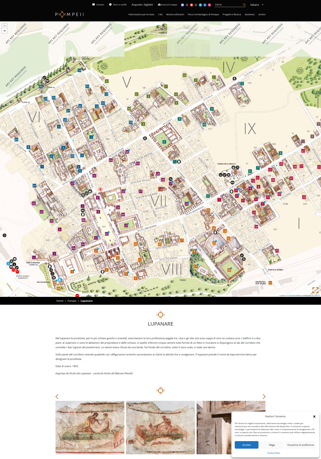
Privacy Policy (274, 452)
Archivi (261, 14)
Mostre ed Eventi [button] (175, 14)
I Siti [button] (160, 14)
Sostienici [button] (250, 14)
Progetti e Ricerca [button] (232, 14)
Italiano (255, 4)
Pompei (72, 300)
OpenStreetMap (294, 295)
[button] (314, 416)
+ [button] (5, 26)
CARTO (317, 295)
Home (59, 300)
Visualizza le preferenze (300, 444)
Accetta (246, 444)
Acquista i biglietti (142, 4)
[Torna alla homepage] (69, 14)
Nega (272, 444)
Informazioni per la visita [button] (141, 14)
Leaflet (282, 295)
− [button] (5, 31)
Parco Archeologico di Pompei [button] (203, 14)
